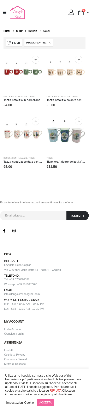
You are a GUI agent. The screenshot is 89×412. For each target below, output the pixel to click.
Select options (35, 59)
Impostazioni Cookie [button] (20, 402)
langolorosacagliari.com (25, 294)
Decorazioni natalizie (15, 96)
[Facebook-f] (4, 230)
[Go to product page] (23, 72)
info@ (7, 294)
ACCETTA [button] (45, 402)
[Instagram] (14, 230)
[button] (14, 43)
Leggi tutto (45, 386)
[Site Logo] (17, 12)
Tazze (32, 96)
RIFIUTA (55, 390)
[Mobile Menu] (4, 12)
